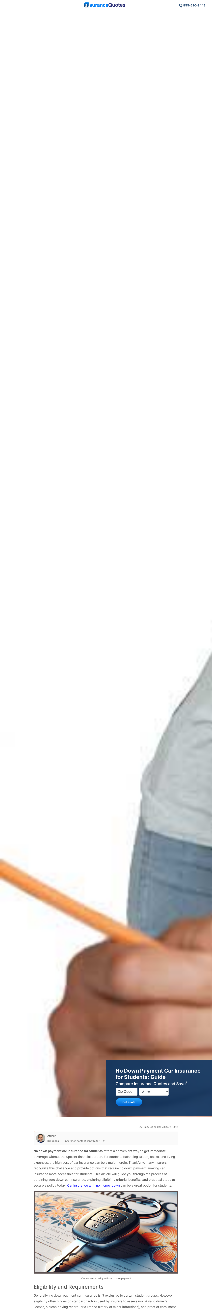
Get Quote (128, 1102)
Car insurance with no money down (93, 1185)
